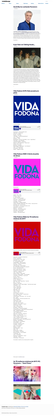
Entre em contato (24, 406)
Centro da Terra (41, 3)
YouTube (32, 3)
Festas (17, 3)
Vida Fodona (26, 3)
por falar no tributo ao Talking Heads (20, 31)
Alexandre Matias (17, 406)
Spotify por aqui (21, 356)
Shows (10, 3)
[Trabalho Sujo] (6, 1)
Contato (46, 3)
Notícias (3, 3)
